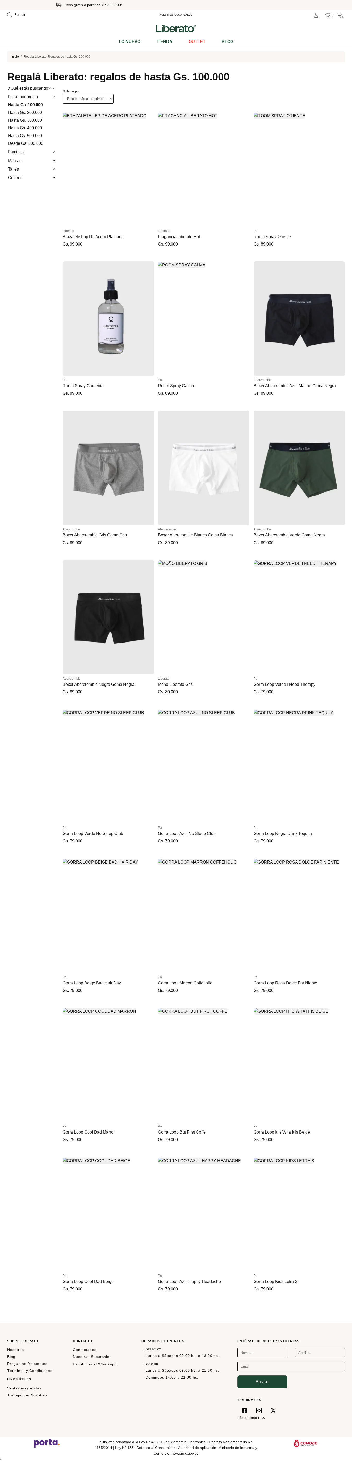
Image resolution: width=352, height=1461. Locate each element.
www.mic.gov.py (185, 1453)
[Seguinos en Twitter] (273, 1410)
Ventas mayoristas (24, 1388)
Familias (16, 152)
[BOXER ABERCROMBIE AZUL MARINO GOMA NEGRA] (299, 318)
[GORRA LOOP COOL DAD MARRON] (108, 1065)
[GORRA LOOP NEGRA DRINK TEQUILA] (299, 766)
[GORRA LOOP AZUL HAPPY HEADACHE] (203, 1214)
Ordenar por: (71, 91)
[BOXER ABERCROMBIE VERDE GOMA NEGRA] (299, 468)
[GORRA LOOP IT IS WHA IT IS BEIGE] (299, 1065)
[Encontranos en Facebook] (244, 1410)
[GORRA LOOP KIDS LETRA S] (299, 1214)
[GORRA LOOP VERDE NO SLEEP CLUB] (108, 766)
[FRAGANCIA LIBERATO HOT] (203, 169)
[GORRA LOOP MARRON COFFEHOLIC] (203, 916)
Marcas (14, 160)
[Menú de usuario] (316, 15)
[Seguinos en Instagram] (259, 1410)
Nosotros (15, 1350)
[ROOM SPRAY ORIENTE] (299, 169)
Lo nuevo (129, 41)
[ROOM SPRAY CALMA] (203, 318)
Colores (15, 177)
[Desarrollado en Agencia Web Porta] (47, 1443)
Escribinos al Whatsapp (95, 1364)
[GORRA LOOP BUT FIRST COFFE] (203, 1065)
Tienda (164, 41)
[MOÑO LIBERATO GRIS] (203, 617)
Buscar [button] (20, 15)
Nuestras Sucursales (92, 1357)
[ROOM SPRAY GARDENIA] (108, 318)
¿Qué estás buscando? (29, 88)
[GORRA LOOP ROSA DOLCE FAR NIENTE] (299, 916)
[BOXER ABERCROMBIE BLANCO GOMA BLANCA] (203, 468)
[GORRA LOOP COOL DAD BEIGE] (108, 1214)
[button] (68, 169)
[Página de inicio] (176, 28)
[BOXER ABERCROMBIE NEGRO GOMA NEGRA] (108, 617)
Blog (227, 41)
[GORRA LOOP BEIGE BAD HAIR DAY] (108, 916)
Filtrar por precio (23, 97)
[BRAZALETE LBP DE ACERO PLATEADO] (108, 169)
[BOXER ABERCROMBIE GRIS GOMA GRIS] (108, 468)
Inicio (15, 56)
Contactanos (84, 1350)
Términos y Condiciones (29, 1371)
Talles (13, 169)
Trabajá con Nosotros (27, 1395)
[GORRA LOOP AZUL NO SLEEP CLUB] (203, 766)
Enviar (262, 1382)
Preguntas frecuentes (27, 1364)
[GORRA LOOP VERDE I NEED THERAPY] (299, 617)
